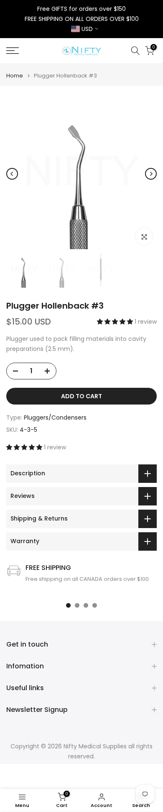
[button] (116, 321)
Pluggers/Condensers (55, 417)
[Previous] (12, 174)
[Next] (151, 174)
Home (14, 75)
